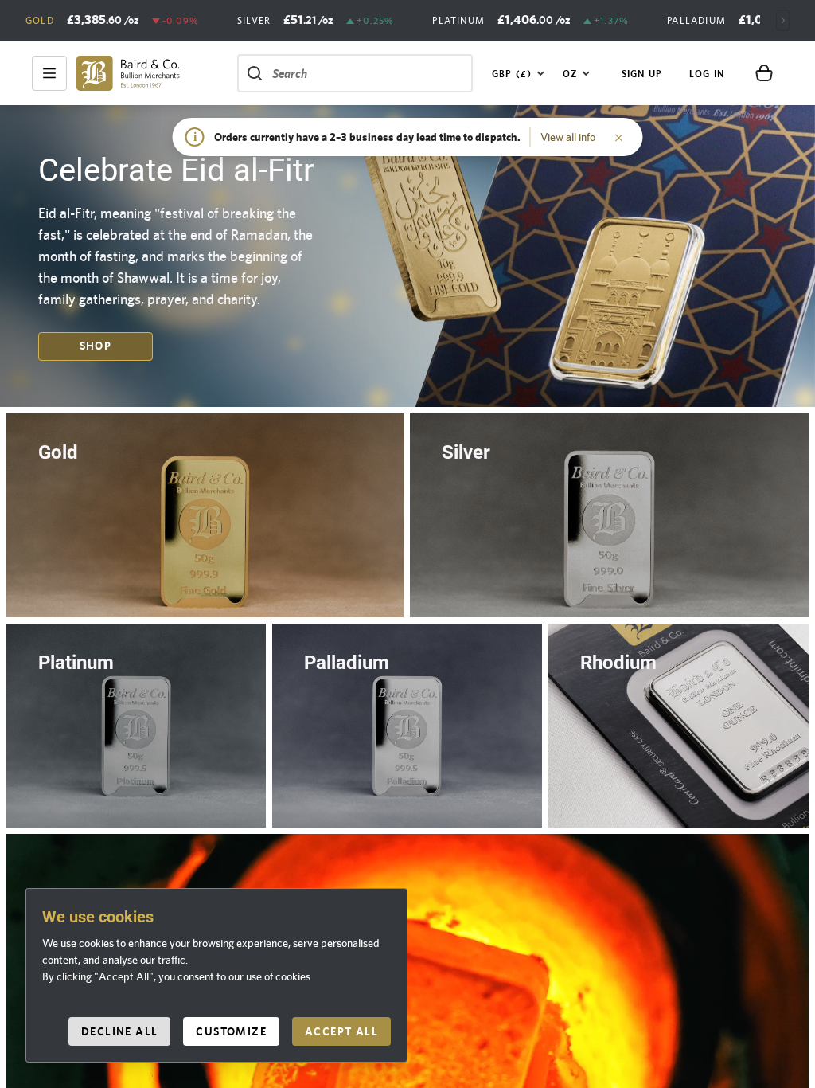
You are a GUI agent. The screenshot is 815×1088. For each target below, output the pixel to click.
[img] (128, 73)
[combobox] (518, 73)
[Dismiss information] (619, 137)
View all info (567, 137)
